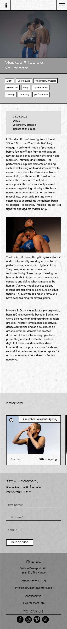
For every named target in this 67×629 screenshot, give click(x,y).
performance (41, 94)
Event (9, 81)
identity (11, 94)
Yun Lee (10, 257)
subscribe (19, 542)
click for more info (34, 602)
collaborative (41, 87)
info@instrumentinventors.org (33, 587)
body (26, 87)
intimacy (24, 94)
